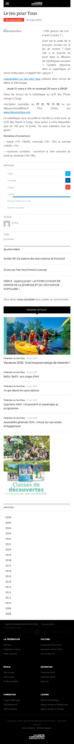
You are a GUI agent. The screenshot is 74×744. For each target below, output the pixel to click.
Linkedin (11, 194)
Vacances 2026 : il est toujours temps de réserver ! (37, 362)
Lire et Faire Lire (48, 653)
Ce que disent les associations (21, 390)
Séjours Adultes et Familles (52, 708)
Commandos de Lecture (51, 644)
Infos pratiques (28, 727)
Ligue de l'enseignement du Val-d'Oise (37, 736)
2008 (8, 613)
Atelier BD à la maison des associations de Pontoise (34, 258)
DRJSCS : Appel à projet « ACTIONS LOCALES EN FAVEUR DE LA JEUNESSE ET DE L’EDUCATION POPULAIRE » (32, 285)
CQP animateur (10, 708)
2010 (8, 603)
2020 (8, 549)
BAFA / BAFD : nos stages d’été (21, 376)
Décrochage (9, 672)
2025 (8, 522)
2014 (8, 581)
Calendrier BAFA (48, 672)
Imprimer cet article (15, 207)
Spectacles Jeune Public (51, 649)
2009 (8, 608)
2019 (8, 555)
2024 (8, 528)
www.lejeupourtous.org (17, 112)
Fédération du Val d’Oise (14, 358)
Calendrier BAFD (48, 676)
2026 (8, 517)
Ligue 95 (37, 3)
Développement (10, 704)
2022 (8, 538)
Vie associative (13, 20)
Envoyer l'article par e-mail (18, 200)
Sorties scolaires (11, 681)
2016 (8, 571)
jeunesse (9, 239)
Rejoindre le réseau (12, 649)
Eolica (15, 222)
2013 (8, 587)
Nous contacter (10, 653)
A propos (7, 644)
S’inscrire (45, 681)
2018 (8, 560)
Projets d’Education (12, 699)
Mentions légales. (44, 727)
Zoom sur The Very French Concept (25, 269)
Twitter (10, 173)
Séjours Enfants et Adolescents (54, 704)
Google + (11, 187)
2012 (8, 592)
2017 (8, 565)
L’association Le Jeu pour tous (22, 78)
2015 (8, 576)
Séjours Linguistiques (50, 699)
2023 (8, 533)
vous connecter (26, 299)
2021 (8, 544)
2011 (8, 597)
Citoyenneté (9, 676)
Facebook (12, 180)
